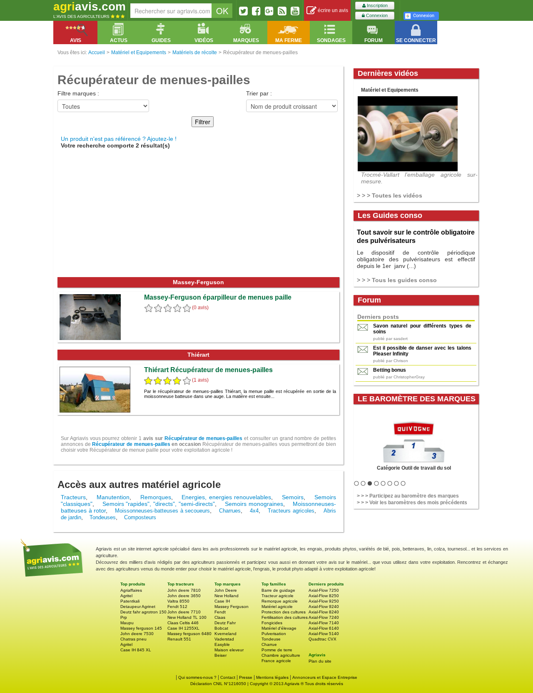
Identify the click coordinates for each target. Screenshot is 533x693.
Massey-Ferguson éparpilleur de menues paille (217, 297)
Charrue (269, 644)
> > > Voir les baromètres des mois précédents (412, 502)
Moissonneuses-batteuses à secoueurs (162, 511)
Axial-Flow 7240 (324, 617)
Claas (219, 617)
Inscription (377, 5)
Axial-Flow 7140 (324, 622)
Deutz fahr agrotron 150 (143, 612)
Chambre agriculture (281, 655)
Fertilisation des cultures (285, 617)
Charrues (230, 511)
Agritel (126, 595)
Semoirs (293, 497)
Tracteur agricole (278, 595)
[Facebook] (256, 11)
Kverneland (225, 633)
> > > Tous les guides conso (397, 280)
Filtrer (202, 122)
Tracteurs (73, 497)
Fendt (220, 612)
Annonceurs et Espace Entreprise (324, 677)
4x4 (254, 511)
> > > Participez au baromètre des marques (408, 496)
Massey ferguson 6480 (189, 633)
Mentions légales (272, 677)
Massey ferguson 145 (141, 628)
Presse (245, 677)
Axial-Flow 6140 (324, 628)
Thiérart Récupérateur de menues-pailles (208, 369)
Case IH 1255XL (183, 628)
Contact (227, 677)
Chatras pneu (133, 639)
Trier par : (259, 93)
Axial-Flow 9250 (324, 601)
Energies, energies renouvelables (226, 497)
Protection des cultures (284, 612)
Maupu (127, 622)
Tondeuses (103, 517)
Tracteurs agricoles (291, 511)
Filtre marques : (78, 93)
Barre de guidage (278, 590)
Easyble (222, 644)
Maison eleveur (229, 650)
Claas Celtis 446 (183, 622)
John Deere (225, 590)
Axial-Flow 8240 (324, 612)
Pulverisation (274, 633)
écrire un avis (332, 10)
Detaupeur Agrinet (137, 606)
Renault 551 (179, 639)
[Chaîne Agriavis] (295, 11)
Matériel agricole (277, 606)
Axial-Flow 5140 (324, 633)
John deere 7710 (184, 612)
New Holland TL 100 (187, 617)
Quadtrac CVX (322, 639)
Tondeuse (271, 639)
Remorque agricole (280, 601)
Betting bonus (389, 370)
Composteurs (140, 517)
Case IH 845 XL (135, 650)
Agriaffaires (131, 590)
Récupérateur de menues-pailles (203, 438)
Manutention (113, 497)
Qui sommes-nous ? (197, 677)
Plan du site (320, 661)
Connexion (376, 15)
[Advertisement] (198, 214)
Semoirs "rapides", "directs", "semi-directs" (158, 503)
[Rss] (282, 11)
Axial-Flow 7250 (324, 590)
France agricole (276, 660)
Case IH (222, 601)
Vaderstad (224, 639)
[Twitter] (243, 11)
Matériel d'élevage (279, 628)
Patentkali (129, 601)
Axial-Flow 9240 (324, 606)
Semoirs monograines (254, 503)
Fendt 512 (177, 606)
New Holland (226, 595)
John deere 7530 (137, 633)
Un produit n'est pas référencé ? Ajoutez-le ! (119, 138)
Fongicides (272, 622)
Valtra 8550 (178, 601)
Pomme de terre (277, 650)
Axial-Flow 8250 (324, 595)
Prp (123, 617)
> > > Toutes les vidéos (389, 195)
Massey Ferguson (231, 606)
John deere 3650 (184, 595)
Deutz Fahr (225, 622)
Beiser (220, 655)
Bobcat (221, 628)
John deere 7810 (184, 590)
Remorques (155, 497)
